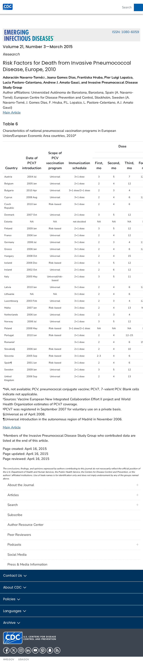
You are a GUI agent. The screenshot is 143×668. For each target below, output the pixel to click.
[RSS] (57, 650)
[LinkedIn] (28, 650)
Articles (13, 495)
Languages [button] (12, 611)
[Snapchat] (50, 650)
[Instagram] (21, 650)
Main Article (12, 112)
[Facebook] (6, 650)
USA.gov (23, 659)
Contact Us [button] (13, 575)
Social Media (17, 554)
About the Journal (20, 485)
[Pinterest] (42, 650)
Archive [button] (9, 622)
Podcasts (14, 544)
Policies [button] (9, 599)
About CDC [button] (13, 587)
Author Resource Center (25, 524)
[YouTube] (35, 650)
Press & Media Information (27, 564)
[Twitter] (13, 650)
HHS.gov (8, 659)
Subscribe (14, 515)
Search (12, 505)
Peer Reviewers (19, 534)
